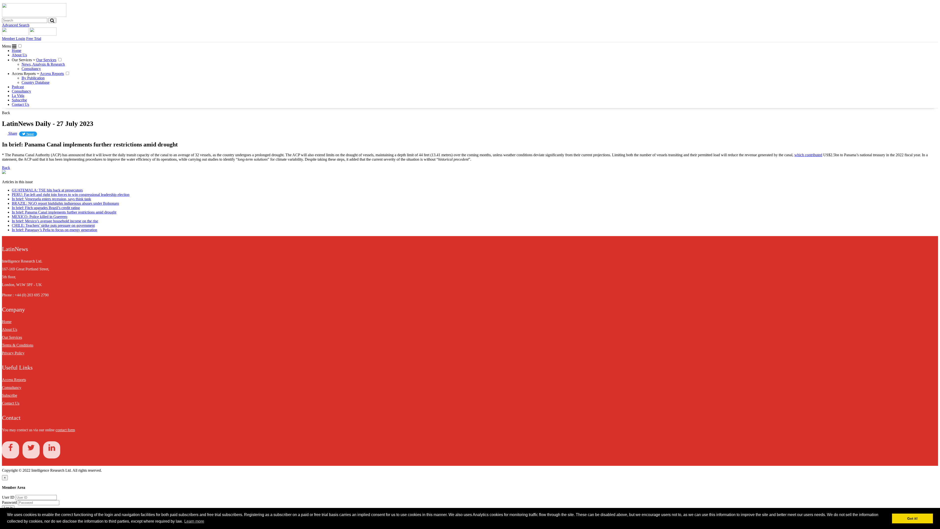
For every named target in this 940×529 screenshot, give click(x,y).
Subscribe (19, 100)
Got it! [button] (912, 518)
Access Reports (24, 74)
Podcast (18, 87)
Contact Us (20, 104)
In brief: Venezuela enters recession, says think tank (51, 199)
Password (10, 502)
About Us (19, 55)
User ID (8, 497)
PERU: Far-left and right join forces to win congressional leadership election (70, 194)
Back (6, 113)
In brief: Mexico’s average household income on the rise (55, 221)
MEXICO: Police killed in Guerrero (39, 217)
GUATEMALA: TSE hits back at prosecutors (47, 190)
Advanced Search (15, 25)
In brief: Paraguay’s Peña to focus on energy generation (54, 230)
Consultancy (31, 69)
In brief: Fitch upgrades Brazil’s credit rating (46, 208)
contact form (65, 430)
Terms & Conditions (17, 345)
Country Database (35, 82)
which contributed (808, 155)
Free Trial (33, 38)
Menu (7, 46)
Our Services (22, 60)
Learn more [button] (194, 521)
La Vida (18, 96)
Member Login (13, 38)
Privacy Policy (13, 353)
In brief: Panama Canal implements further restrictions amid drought (64, 212)
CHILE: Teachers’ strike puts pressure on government (53, 225)
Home (16, 50)
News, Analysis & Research (43, 64)
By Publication (33, 78)
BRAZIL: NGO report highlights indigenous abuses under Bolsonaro (65, 203)
